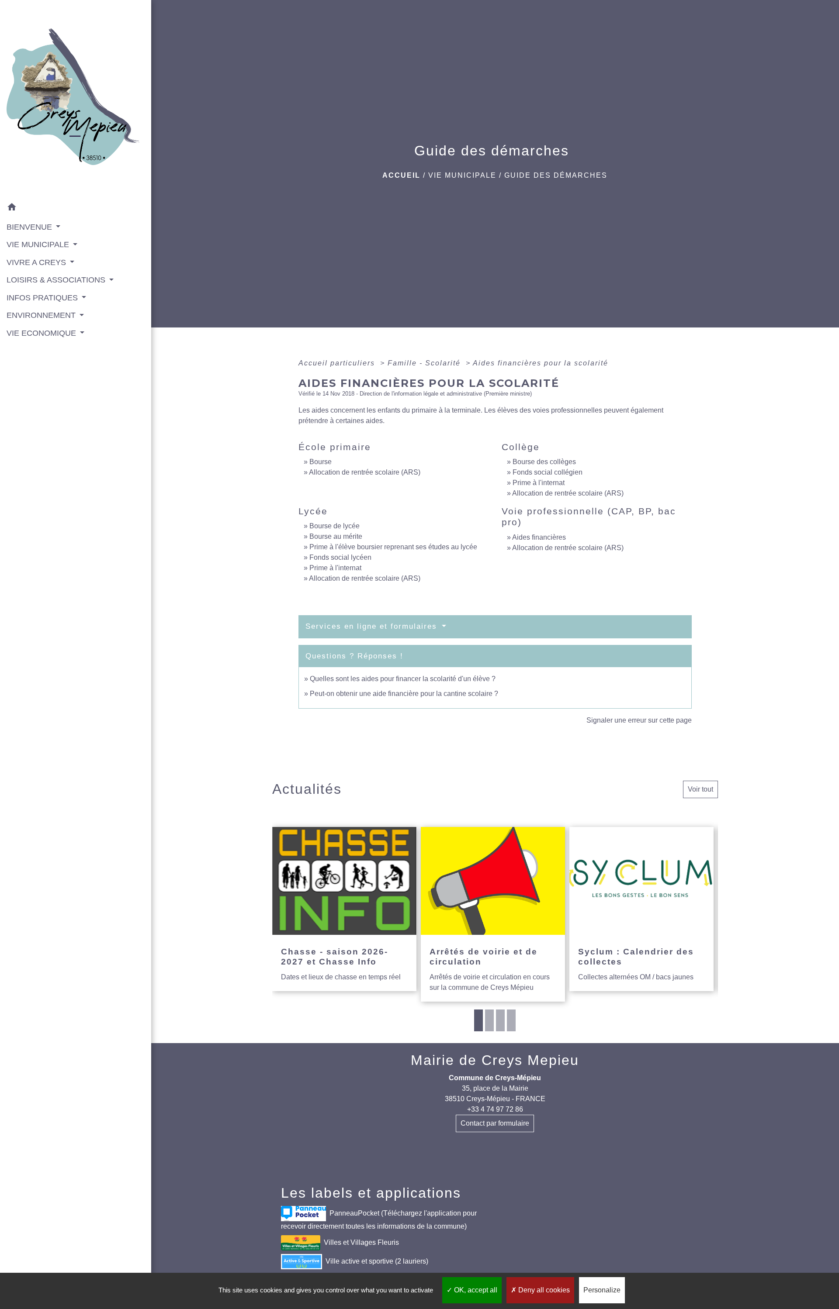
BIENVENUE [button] (30, 227)
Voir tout (700, 789)
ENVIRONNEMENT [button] (42, 315)
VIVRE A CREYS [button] (37, 262)
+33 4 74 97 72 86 (495, 1109)
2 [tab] (489, 1020)
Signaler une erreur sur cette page (639, 720)
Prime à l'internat (539, 482)
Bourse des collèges (544, 461)
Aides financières (539, 537)
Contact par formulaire (495, 1123)
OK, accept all (474, 1290)
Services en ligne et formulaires (372, 626)
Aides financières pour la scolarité (540, 363)
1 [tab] (478, 1020)
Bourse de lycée (334, 526)
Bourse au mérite (335, 536)
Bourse (320, 461)
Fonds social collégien (547, 472)
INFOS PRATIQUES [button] (43, 297)
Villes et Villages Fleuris (361, 1242)
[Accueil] (76, 99)
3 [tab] (500, 1020)
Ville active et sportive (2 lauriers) (377, 1261)
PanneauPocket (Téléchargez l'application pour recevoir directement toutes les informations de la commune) (379, 1219)
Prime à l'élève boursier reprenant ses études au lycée (393, 547)
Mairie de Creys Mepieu (495, 1060)
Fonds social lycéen (340, 557)
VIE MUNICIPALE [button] (39, 244)
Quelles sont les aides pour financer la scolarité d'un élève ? (403, 678)
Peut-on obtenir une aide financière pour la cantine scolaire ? (404, 693)
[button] (76, 208)
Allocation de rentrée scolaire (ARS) (364, 472)
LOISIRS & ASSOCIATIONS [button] (57, 280)
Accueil (401, 175)
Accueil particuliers (338, 363)
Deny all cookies (543, 1290)
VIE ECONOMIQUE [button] (42, 333)
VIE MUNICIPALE (462, 175)
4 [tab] (511, 1020)
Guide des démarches (555, 175)
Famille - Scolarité (425, 363)
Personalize (602, 1290)
